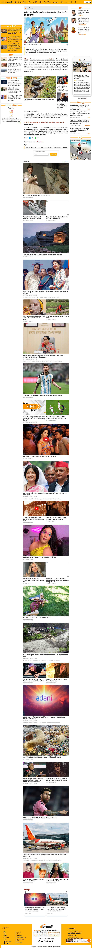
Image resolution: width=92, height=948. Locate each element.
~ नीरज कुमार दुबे (82, 34)
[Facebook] (66, 23)
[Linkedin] (45, 941)
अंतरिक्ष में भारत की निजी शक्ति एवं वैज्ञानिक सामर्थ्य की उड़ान (83, 12)
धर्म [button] (75, 2)
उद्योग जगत (30, 8)
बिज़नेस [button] (24, 2)
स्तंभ (80, 8)
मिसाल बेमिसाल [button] (47, 2)
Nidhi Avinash (27, 44)
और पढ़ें (18, 123)
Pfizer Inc (27, 147)
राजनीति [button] (70, 2)
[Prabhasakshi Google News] (67, 44)
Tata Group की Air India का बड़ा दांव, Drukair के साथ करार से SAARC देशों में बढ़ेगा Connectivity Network (56, 909)
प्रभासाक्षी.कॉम (37, 930)
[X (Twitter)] (66, 26)
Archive (19, 932)
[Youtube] (50, 941)
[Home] (25, 8)
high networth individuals (60, 147)
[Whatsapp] (35, 138)
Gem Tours (40, 147)
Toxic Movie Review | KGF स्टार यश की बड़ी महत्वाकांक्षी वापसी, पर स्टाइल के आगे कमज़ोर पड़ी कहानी (79, 122)
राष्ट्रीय (15, 2)
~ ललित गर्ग (80, 15)
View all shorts (82, 98)
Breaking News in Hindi (40, 934)
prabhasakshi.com (54, 936)
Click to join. (40, 141)
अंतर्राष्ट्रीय (20, 2)
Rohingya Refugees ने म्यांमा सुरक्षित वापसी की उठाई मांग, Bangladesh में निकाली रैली (79, 130)
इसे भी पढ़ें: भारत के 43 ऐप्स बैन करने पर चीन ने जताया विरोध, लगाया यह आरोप (44, 122)
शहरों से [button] (40, 2)
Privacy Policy (20, 939)
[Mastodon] (53, 941)
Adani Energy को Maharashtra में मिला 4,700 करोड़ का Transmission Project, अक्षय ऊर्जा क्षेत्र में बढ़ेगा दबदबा (34, 909)
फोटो (5, 934)
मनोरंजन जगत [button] (63, 2)
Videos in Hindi (51, 934)
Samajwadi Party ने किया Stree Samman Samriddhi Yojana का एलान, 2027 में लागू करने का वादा (80, 113)
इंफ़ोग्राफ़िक (6, 937)
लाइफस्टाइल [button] (55, 2)
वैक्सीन (51, 59)
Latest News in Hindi (53, 932)
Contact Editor (71, 940)
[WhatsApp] (66, 29)
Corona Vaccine (49, 147)
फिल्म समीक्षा (87, 125)
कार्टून (5, 939)
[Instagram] (47, 941)
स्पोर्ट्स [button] (29, 2)
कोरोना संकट (27, 59)
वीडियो (5, 936)
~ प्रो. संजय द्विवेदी (82, 25)
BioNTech (33, 147)
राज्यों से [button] (35, 2)
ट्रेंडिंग (11, 55)
